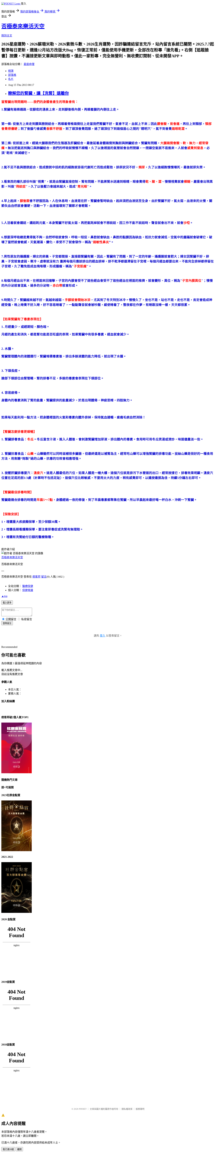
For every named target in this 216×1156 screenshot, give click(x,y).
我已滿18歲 (8, 1149)
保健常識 (27, 590)
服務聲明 (140, 1109)
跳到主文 (6, 35)
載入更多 (7, 602)
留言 (44, 576)
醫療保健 (27, 586)
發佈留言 (7, 623)
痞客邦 (36, 576)
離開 (19, 1149)
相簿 (11, 70)
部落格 (12, 75)
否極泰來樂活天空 (23, 26)
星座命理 (29, 64)
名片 (11, 79)
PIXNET (83, 1109)
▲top (4, 596)
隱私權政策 (127, 1109)
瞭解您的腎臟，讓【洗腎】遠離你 (38, 93)
